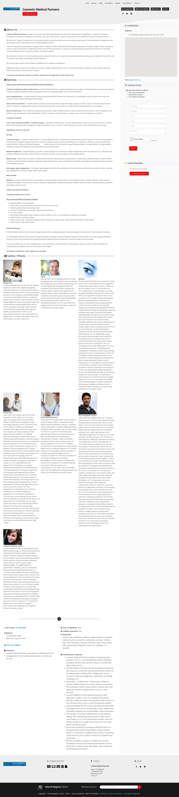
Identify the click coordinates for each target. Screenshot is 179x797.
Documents (109, 3)
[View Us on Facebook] (123, 13)
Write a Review (30, 14)
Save (166, 9)
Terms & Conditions (115, 793)
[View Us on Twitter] (127, 13)
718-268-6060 (128, 9)
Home (87, 3)
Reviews (117, 3)
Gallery (94, 3)
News (100, 3)
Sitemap (103, 793)
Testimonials (127, 3)
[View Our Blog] (131, 13)
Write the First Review (140, 173)
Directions (156, 9)
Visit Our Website (143, 9)
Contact (137, 3)
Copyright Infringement (132, 793)
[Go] (139, 787)
